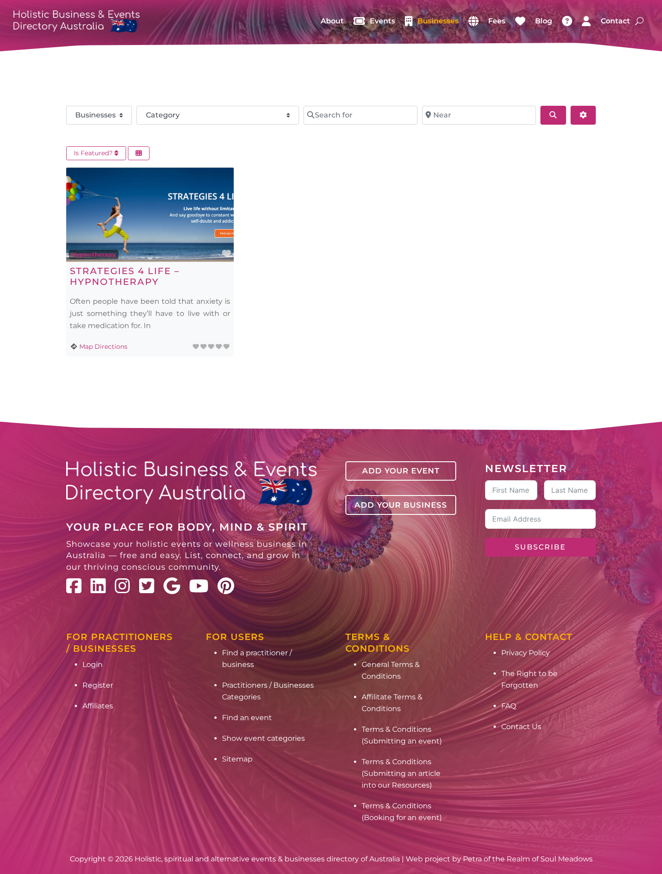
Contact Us (521, 726)
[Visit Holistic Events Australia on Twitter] (146, 586)
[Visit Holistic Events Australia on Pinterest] (226, 586)
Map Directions (103, 346)
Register (97, 685)
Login (92, 664)
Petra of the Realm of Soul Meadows (528, 859)
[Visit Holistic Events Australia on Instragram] (122, 586)
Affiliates (97, 706)
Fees (496, 21)
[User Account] (586, 21)
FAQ (508, 706)
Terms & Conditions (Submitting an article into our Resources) (401, 773)
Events (382, 21)
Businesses (437, 21)
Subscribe (540, 547)
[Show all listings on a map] (473, 21)
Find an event (247, 717)
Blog (543, 21)
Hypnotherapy (93, 254)
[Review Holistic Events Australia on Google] (171, 586)
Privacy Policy (525, 653)
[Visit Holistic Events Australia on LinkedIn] (98, 586)
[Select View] (139, 153)
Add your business (400, 504)
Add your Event (401, 470)
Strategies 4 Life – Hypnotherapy (125, 276)
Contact (615, 21)
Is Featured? (94, 153)
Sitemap (237, 759)
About (332, 21)
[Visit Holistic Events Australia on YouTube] (199, 586)
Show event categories (263, 738)
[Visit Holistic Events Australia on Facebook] (74, 586)
